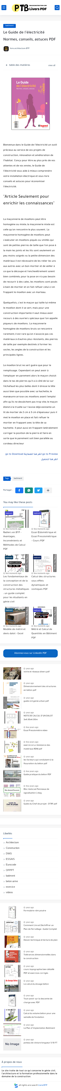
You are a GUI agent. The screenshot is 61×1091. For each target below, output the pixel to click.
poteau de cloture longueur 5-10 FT (40, 1043)
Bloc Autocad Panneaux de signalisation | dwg (36, 791)
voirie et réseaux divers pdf (37, 672)
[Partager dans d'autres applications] (48, 490)
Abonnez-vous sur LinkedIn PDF (30, 653)
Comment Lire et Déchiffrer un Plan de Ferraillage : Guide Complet (40, 927)
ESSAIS (10, 859)
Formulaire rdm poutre (35, 911)
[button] (19, 490)
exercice (10, 886)
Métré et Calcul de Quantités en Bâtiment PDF (44, 633)
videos (9, 892)
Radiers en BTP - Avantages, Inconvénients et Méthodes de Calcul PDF (14, 541)
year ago (30, 668)
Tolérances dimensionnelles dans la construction (40, 957)
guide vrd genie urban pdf (36, 701)
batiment (9, 26)
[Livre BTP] (30, 7)
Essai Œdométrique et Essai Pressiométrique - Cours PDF (43, 536)
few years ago (32, 727)
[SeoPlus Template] (16, 1085)
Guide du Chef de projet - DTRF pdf (40, 804)
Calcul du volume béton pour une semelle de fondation (39, 1015)
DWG (9, 853)
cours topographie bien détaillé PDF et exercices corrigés (39, 971)
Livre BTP (42, 1085)
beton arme (12, 881)
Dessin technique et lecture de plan (41, 940)
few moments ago (13, 529)
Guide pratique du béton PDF (37, 775)
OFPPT (10, 870)
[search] (57, 7)
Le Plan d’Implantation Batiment (39, 1028)
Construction (12, 848)
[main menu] (3, 7)
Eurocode (11, 864)
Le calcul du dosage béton (36, 984)
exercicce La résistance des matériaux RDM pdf (37, 747)
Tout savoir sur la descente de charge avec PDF (38, 1001)
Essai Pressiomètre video (35, 731)
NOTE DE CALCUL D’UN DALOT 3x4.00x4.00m (38, 718)
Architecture (12, 842)
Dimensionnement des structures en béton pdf (40, 688)
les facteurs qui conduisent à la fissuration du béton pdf (38, 762)
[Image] (12, 673)
